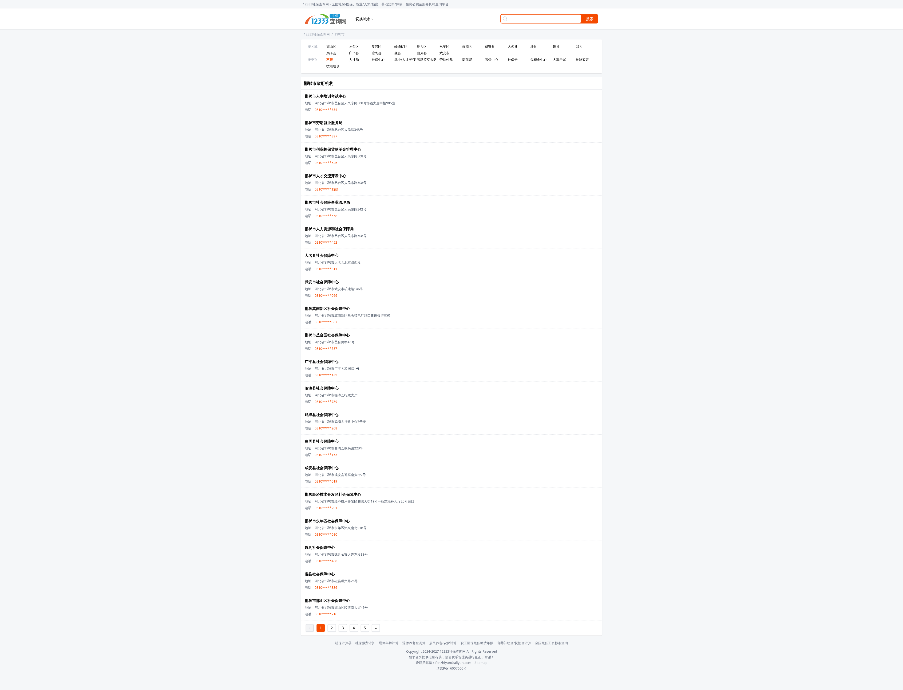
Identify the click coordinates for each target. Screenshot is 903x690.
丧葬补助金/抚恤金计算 (514, 643)
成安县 (490, 46)
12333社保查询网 (317, 34)
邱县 (579, 46)
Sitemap (481, 662)
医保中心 (491, 59)
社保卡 (513, 59)
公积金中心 (538, 59)
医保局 (467, 59)
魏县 (397, 53)
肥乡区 (422, 46)
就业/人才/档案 (404, 59)
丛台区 (354, 46)
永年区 (444, 46)
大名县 (513, 46)
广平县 (354, 53)
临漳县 (467, 46)
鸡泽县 (331, 53)
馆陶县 (376, 53)
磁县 (556, 46)
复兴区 (376, 46)
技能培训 (333, 66)
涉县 (533, 46)
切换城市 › (364, 18)
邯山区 (331, 46)
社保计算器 (343, 643)
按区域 (312, 46)
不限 (329, 59)
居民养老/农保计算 (443, 643)
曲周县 (422, 53)
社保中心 (378, 59)
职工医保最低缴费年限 (476, 643)
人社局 (354, 59)
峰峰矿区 (401, 46)
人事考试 (559, 59)
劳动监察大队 (427, 59)
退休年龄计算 (389, 643)
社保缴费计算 (365, 643)
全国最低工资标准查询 (551, 643)
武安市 (444, 53)
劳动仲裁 (446, 59)
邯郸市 (340, 34)
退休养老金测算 (413, 643)
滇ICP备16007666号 (451, 668)
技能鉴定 (582, 59)
